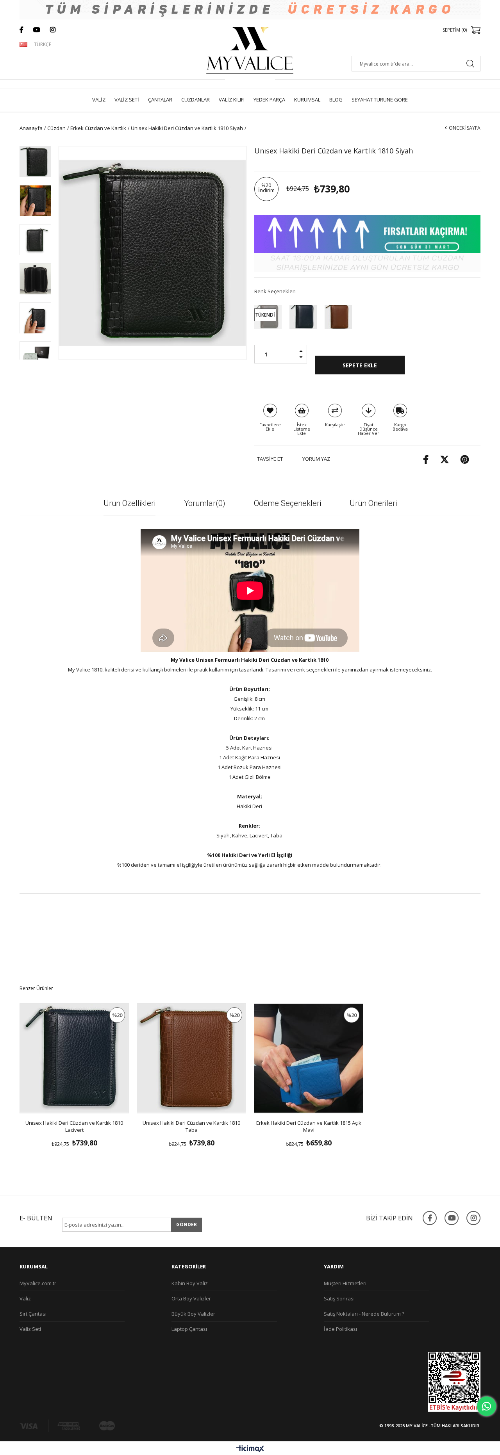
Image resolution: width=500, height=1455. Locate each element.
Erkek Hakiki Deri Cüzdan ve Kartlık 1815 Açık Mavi (308, 1126)
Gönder (186, 1224)
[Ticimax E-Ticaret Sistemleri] (250, 1449)
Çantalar (160, 99)
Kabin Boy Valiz (189, 1283)
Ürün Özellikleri (129, 503)
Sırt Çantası (33, 1313)
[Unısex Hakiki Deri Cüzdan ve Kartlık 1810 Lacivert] (303, 316)
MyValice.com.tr (38, 1283)
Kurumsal (307, 99)
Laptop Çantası (189, 1328)
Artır (303, 348)
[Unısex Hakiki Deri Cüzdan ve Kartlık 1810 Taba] (338, 316)
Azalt (303, 359)
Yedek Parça (269, 99)
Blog (336, 99)
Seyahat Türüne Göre (380, 99)
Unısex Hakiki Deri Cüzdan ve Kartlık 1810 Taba (191, 1126)
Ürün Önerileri (373, 503)
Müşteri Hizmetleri (345, 1283)
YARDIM (334, 1266)
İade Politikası (340, 1328)
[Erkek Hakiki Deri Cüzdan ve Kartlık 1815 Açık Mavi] (308, 1058)
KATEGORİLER (188, 1266)
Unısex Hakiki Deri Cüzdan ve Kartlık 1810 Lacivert (74, 1126)
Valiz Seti (126, 99)
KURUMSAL (34, 1266)
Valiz (98, 99)
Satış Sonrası (339, 1298)
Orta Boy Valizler (191, 1298)
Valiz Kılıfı (232, 99)
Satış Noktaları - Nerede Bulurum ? (364, 1313)
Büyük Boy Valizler (193, 1313)
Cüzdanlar (195, 99)
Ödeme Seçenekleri (287, 503)
